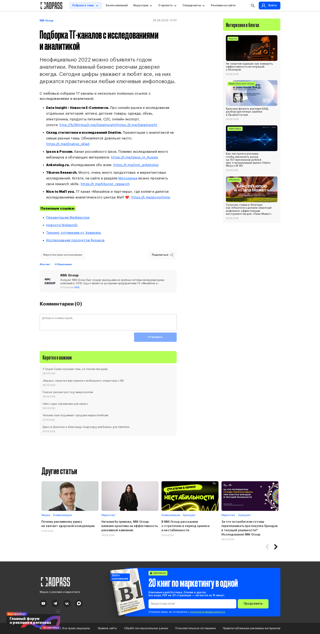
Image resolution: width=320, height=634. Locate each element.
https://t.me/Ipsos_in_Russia (134, 157)
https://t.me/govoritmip (150, 197)
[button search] (253, 6)
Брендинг (189, 515)
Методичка (127, 178)
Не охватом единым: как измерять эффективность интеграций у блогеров (249, 67)
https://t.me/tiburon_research (105, 184)
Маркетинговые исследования (62, 255)
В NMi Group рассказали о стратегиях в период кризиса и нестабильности (185, 526)
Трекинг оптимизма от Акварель (73, 232)
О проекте (165, 5)
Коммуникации (62, 515)
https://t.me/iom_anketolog (136, 165)
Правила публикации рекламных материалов (251, 628)
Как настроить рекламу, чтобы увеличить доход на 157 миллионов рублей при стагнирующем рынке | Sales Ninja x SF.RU (248, 160)
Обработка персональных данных (146, 628)
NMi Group (46, 20)
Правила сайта (107, 628)
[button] (276, 547)
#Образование (63, 264)
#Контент (45, 264)
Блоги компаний (117, 5)
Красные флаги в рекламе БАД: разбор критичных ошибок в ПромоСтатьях (247, 112)
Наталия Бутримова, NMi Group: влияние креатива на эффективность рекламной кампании (129, 526)
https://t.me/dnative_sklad (68, 144)
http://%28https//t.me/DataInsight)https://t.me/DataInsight (108, 125)
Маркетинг (108, 515)
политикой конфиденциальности (207, 612)
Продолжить (253, 603)
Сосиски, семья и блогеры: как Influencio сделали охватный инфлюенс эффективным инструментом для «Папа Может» (249, 210)
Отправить (155, 337)
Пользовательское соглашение (195, 628)
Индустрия (140, 5)
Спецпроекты (192, 5)
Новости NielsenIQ (62, 225)
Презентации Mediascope (67, 217)
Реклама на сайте (223, 5)
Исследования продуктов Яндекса (75, 240)
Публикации (69, 287)
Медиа (45, 515)
